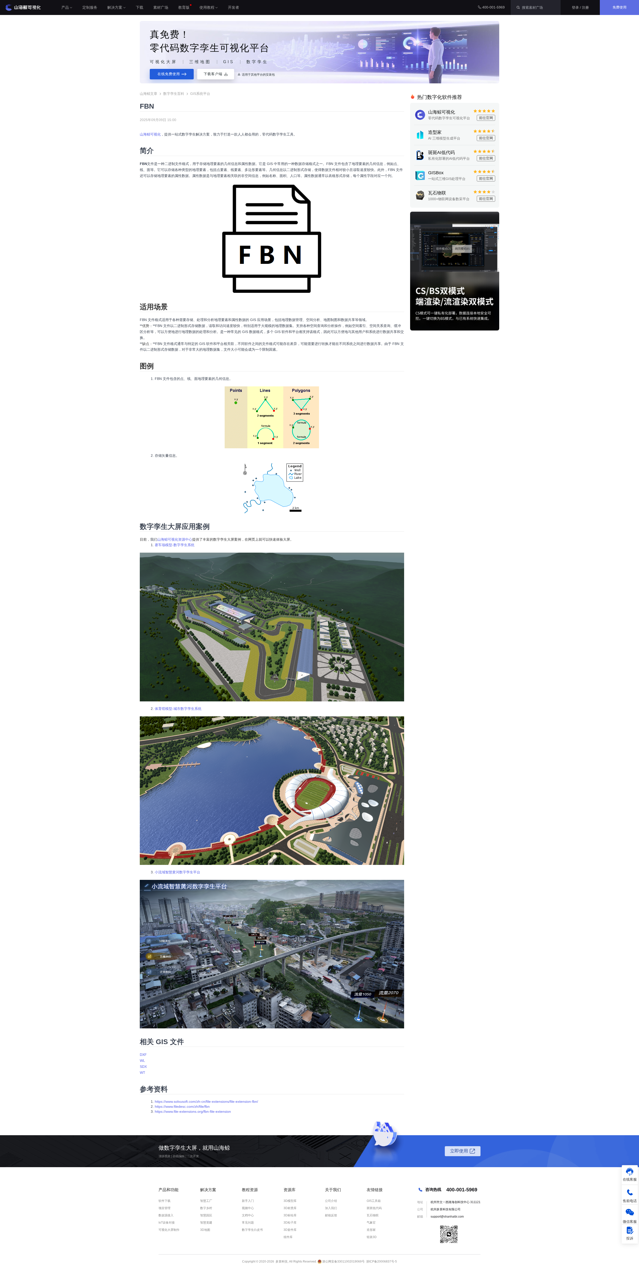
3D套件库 (290, 1230)
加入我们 (331, 1208)
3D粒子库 (290, 1222)
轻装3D (372, 1237)
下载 (139, 7)
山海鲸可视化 (150, 134)
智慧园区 (206, 1215)
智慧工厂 (206, 1201)
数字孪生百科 (173, 94)
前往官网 (486, 118)
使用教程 (206, 7)
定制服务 (89, 7)
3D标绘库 (290, 1215)
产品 (65, 7)
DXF (143, 1055)
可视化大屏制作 (169, 1230)
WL (142, 1061)
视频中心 (248, 1208)
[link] (215, 74)
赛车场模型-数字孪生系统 (174, 545)
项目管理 (164, 1208)
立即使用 (459, 1150)
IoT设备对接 (167, 1222)
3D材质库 (290, 1208)
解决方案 (114, 7)
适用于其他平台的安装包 (258, 74)
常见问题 (248, 1222)
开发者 (233, 7)
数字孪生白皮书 (252, 1230)
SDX (143, 1067)
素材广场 (160, 7)
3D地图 (205, 1230)
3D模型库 (290, 1201)
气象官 (371, 1222)
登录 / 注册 (580, 7)
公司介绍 (331, 1201)
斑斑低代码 (374, 1208)
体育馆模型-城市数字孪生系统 (178, 709)
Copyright (248, 1261)
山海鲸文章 (148, 94)
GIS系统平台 (200, 94)
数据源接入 (166, 1215)
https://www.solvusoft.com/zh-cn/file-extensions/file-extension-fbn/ (206, 1102)
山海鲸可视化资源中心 (174, 539)
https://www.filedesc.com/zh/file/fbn (182, 1107)
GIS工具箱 (374, 1201)
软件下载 (164, 1201)
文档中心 (248, 1215)
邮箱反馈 (331, 1215)
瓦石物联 (373, 1215)
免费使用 (620, 7)
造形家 (371, 1230)
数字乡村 (206, 1208)
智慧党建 (206, 1222)
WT (142, 1073)
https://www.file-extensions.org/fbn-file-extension (193, 1111)
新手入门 (248, 1201)
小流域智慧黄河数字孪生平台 (177, 872)
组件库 (288, 1237)
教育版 (183, 7)
